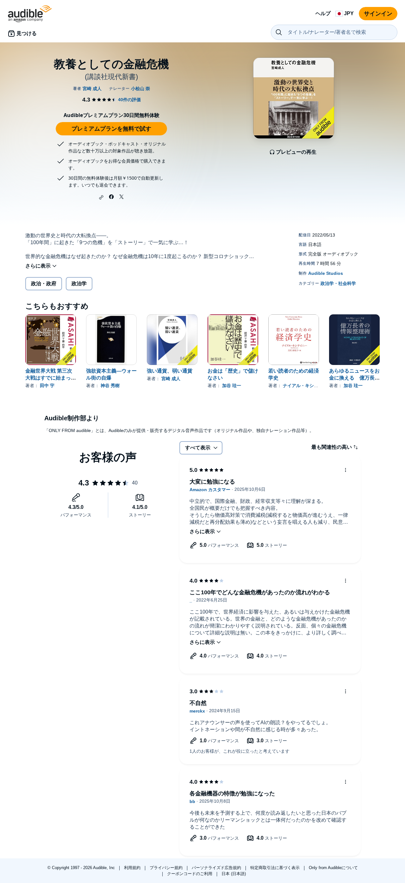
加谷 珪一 (231, 385)
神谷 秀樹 (110, 385)
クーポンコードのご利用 (190, 873)
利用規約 (133, 867)
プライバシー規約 (167, 867)
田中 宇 (47, 385)
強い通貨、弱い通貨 (169, 371)
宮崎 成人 (170, 378)
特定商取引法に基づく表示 (275, 867)
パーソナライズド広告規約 (217, 867)
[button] (101, 197)
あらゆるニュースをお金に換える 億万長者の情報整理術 (354, 377)
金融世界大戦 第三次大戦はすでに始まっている (50, 377)
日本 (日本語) (233, 873)
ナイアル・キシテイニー (307, 385)
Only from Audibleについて (333, 867)
